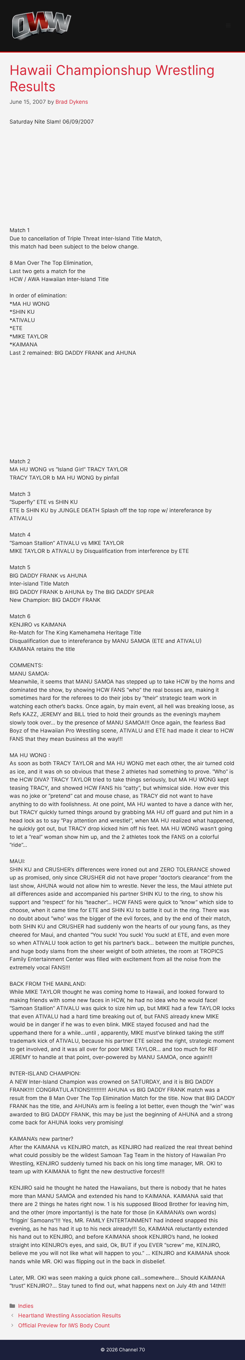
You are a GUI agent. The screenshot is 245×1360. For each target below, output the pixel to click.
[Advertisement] (122, 179)
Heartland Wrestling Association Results (69, 1315)
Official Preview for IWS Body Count (64, 1325)
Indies (25, 1306)
